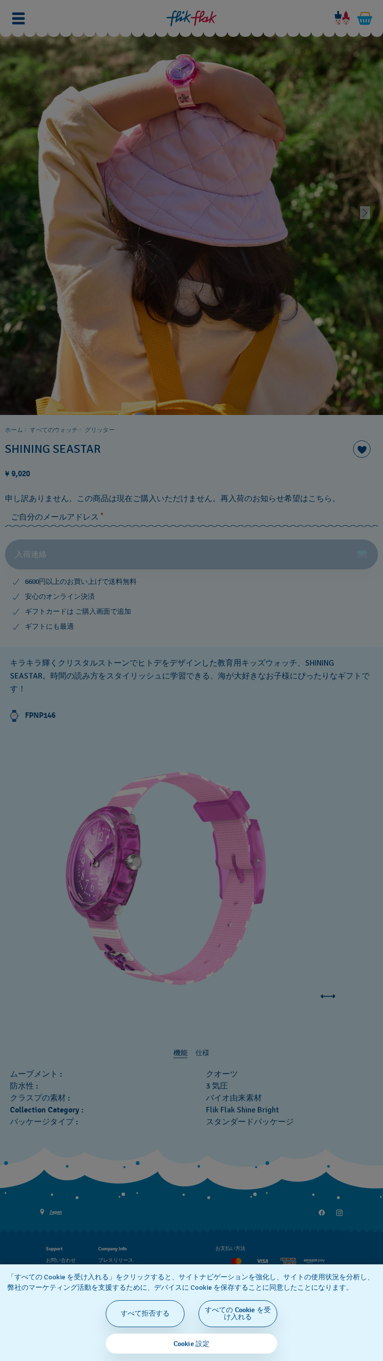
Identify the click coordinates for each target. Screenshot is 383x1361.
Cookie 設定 (191, 1344)
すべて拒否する (145, 1313)
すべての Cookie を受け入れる (238, 1313)
